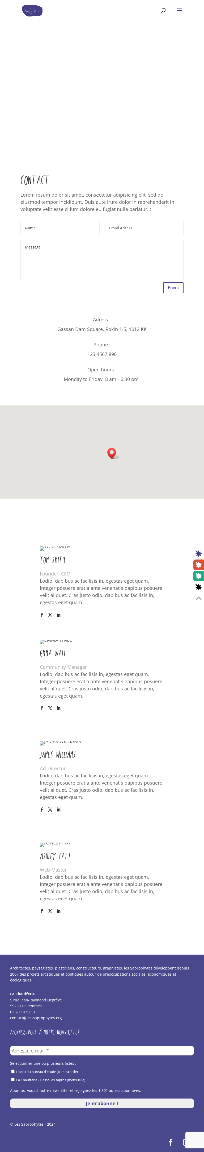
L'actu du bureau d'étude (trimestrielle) (46, 1071)
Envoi (173, 288)
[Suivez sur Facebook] (170, 1142)
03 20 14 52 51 (23, 1011)
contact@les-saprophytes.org (36, 1017)
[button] (113, 453)
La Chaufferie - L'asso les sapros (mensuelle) (50, 1080)
